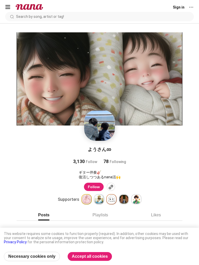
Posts (43, 215)
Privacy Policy (15, 242)
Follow (94, 187)
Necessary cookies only (31, 256)
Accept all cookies (90, 256)
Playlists (100, 215)
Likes (156, 215)
